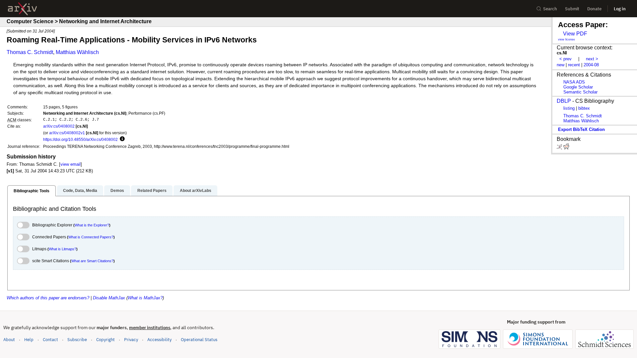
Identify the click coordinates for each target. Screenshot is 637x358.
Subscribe (77, 339)
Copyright (105, 339)
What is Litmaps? (62, 249)
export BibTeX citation (581, 129)
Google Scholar (578, 87)
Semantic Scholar (580, 92)
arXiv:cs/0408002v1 (67, 133)
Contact (50, 339)
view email (70, 164)
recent (574, 64)
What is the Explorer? (92, 225)
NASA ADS (574, 82)
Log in (620, 9)
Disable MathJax (109, 297)
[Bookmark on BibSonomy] (560, 148)
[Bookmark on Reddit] (566, 148)
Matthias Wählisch (77, 52)
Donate (594, 9)
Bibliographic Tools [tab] (31, 191)
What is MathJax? (145, 297)
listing (569, 108)
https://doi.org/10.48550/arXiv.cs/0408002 (80, 139)
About (9, 339)
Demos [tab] (117, 190)
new (560, 64)
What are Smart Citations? (92, 261)
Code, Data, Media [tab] (80, 190)
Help (29, 339)
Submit (572, 9)
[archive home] (22, 8)
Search (550, 9)
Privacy (131, 339)
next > (592, 58)
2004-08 (591, 64)
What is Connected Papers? (90, 237)
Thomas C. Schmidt (30, 52)
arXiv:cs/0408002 (59, 126)
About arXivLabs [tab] (195, 190)
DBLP (564, 101)
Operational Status (199, 339)
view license (566, 39)
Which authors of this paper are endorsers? (48, 297)
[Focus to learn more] (121, 139)
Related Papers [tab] (152, 190)
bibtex (584, 108)
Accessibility (159, 339)
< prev (565, 58)
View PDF (575, 33)
